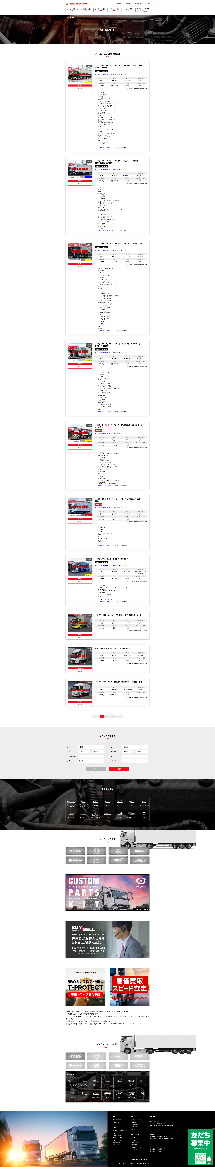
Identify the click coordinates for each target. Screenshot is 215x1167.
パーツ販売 (134, 1149)
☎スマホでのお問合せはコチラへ (105, 74)
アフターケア (116, 1133)
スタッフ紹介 (135, 1127)
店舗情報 (119, 3)
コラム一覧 (116, 1145)
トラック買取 (128, 9)
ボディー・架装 (117, 1140)
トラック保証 (116, 1142)
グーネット (134, 1140)
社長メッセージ (136, 1120)
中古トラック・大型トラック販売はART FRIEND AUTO (135, 1163)
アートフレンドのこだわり (120, 1131)
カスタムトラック (136, 1147)
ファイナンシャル (117, 1135)
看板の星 (134, 1138)
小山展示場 (116, 1122)
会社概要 (134, 1122)
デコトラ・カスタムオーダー (120, 1138)
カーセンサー (135, 1142)
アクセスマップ (136, 1124)
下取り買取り (135, 1145)
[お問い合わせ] (148, 3)
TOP (67, 17)
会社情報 (128, 3)
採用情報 (134, 1129)
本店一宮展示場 (117, 1120)
